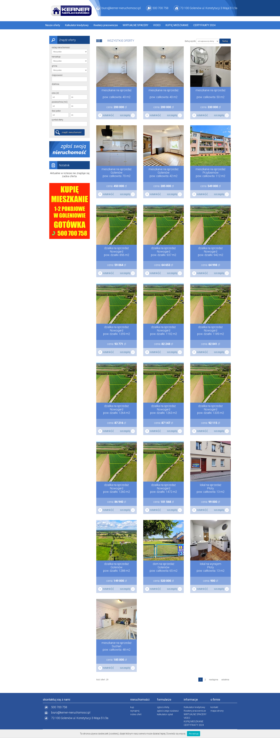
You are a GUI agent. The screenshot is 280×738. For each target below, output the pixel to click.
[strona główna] (71, 10)
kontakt (214, 707)
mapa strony (217, 710)
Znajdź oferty (67, 40)
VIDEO (157, 25)
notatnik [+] (108, 115)
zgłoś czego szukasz (168, 710)
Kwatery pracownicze (105, 25)
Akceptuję (193, 733)
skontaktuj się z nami (56, 699)
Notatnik (64, 165)
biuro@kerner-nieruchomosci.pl (121, 8)
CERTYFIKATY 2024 (204, 25)
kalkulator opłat (165, 714)
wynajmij (134, 710)
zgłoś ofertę (163, 707)
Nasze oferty (52, 25)
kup (132, 707)
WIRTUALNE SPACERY (135, 25)
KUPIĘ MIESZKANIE (176, 25)
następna (213, 679)
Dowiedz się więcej (175, 733)
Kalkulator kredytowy (77, 25)
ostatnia (225, 679)
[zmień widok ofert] (97, 41)
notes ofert (135, 714)
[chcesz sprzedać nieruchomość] (69, 157)
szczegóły (125, 115)
